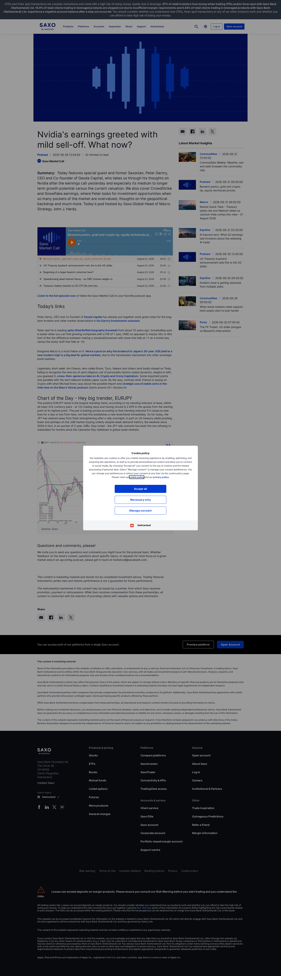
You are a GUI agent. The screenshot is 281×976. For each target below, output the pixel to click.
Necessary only (140, 499)
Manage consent (140, 510)
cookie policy (136, 477)
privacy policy (161, 477)
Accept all (140, 488)
